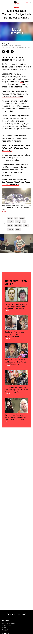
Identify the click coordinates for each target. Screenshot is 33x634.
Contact (5, 630)
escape (26, 226)
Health (7, 338)
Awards (4, 628)
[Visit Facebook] (9, 615)
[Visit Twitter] (12, 615)
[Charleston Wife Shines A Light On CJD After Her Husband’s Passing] (16, 327)
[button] (16, 196)
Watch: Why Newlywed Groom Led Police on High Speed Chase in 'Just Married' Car (16, 182)
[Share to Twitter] (8, 52)
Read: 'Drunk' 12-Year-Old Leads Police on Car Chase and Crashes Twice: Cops (16, 148)
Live (30, 2)
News (16, 8)
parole (22, 218)
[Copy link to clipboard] (12, 52)
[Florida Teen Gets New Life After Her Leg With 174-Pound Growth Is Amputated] (16, 382)
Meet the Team (7, 625)
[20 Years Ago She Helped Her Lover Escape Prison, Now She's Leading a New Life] (16, 299)
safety (18, 222)
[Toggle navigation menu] (2, 2)
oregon (10, 229)
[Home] (16, 2)
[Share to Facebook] (3, 52)
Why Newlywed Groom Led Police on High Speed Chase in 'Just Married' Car (16, 208)
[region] (16, 196)
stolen (10, 226)
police (4, 66)
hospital (10, 222)
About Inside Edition (9, 623)
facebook (18, 226)
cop (24, 222)
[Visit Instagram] (16, 615)
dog (22, 81)
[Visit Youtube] (20, 615)
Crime (7, 310)
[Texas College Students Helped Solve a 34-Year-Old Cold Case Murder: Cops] (16, 410)
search (17, 229)
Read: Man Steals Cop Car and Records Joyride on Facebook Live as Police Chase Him (15, 94)
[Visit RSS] (24, 615)
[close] (31, 236)
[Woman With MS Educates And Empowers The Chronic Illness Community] (16, 354)
